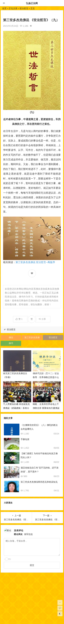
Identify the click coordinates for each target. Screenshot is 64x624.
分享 (43, 319)
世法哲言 (24, 8)
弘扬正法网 (32, 3)
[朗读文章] (31, 26)
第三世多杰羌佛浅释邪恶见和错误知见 (39, 482)
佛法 (11, 337)
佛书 (11, 343)
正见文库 (13, 8)
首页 (4, 8)
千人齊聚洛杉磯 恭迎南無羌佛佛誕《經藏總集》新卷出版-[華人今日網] (16, 408)
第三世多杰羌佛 (32, 337)
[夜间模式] (59, 613)
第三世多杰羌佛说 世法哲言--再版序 (35, 262)
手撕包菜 (25, 439)
